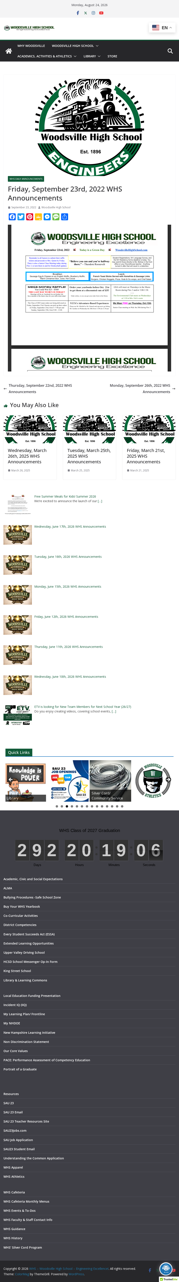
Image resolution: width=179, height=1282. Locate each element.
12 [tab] (112, 807)
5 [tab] (77, 806)
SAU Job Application (18, 1140)
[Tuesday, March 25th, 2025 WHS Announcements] (89, 418)
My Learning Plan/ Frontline (24, 1014)
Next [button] (168, 780)
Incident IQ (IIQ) (15, 1005)
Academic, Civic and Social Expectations (33, 879)
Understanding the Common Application (33, 1158)
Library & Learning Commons (25, 980)
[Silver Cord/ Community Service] (110, 781)
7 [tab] (87, 806)
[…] (100, 501)
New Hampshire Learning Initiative (29, 1032)
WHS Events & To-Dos (19, 1210)
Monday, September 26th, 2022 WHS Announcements (140, 388)
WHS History (12, 1238)
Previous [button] (11, 780)
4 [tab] (72, 806)
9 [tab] (97, 806)
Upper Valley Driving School (24, 952)
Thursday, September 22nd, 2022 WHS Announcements (40, 388)
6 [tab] (82, 806)
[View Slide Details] (25, 781)
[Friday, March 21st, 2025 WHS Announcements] (149, 418)
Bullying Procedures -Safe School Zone (32, 897)
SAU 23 (8, 1103)
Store (112, 56)
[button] (96, 46)
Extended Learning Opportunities (28, 943)
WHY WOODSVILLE (31, 46)
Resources (11, 1094)
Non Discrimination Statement (26, 1042)
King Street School (17, 971)
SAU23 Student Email (19, 1149)
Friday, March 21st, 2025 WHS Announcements (146, 456)
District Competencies (19, 925)
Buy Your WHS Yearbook (21, 906)
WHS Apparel (13, 1167)
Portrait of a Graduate (20, 1069)
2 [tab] (62, 806)
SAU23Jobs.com (14, 1130)
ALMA (7, 888)
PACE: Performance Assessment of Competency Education (46, 1060)
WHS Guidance (14, 1229)
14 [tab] (122, 807)
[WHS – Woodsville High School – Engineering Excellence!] (8, 51)
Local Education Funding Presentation (31, 996)
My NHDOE (11, 1023)
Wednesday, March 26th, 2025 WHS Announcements (27, 456)
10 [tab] (102, 807)
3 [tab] (67, 806)
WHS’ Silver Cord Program (22, 1247)
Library (90, 56)
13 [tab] (117, 807)
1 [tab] (57, 806)
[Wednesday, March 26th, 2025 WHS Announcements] (30, 418)
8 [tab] (92, 806)
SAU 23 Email (13, 1112)
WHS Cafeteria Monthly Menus (26, 1201)
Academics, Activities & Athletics (44, 56)
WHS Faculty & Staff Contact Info (27, 1220)
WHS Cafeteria (14, 1192)
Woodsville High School (73, 46)
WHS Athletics (13, 1176)
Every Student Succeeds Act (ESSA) (29, 934)
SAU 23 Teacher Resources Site (26, 1121)
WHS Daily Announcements (26, 178)
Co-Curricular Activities (20, 916)
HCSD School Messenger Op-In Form (30, 962)
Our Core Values (15, 1051)
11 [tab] (107, 807)
